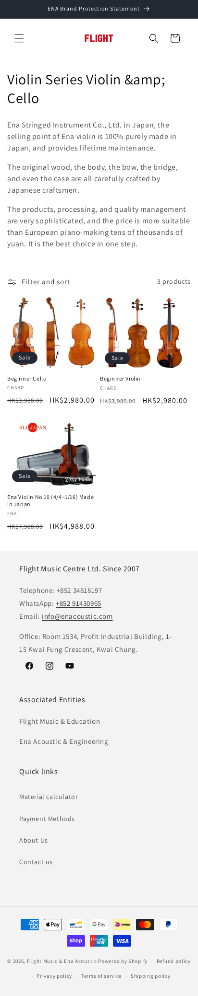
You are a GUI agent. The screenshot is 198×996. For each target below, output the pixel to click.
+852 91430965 (78, 603)
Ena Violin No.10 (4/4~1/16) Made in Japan (50, 500)
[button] (19, 38)
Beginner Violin (120, 378)
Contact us (36, 861)
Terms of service (101, 976)
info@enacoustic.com (77, 616)
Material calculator (48, 796)
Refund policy (174, 961)
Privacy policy (54, 976)
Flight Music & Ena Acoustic (63, 961)
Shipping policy (151, 976)
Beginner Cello (26, 378)
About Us (33, 840)
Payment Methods (47, 818)
